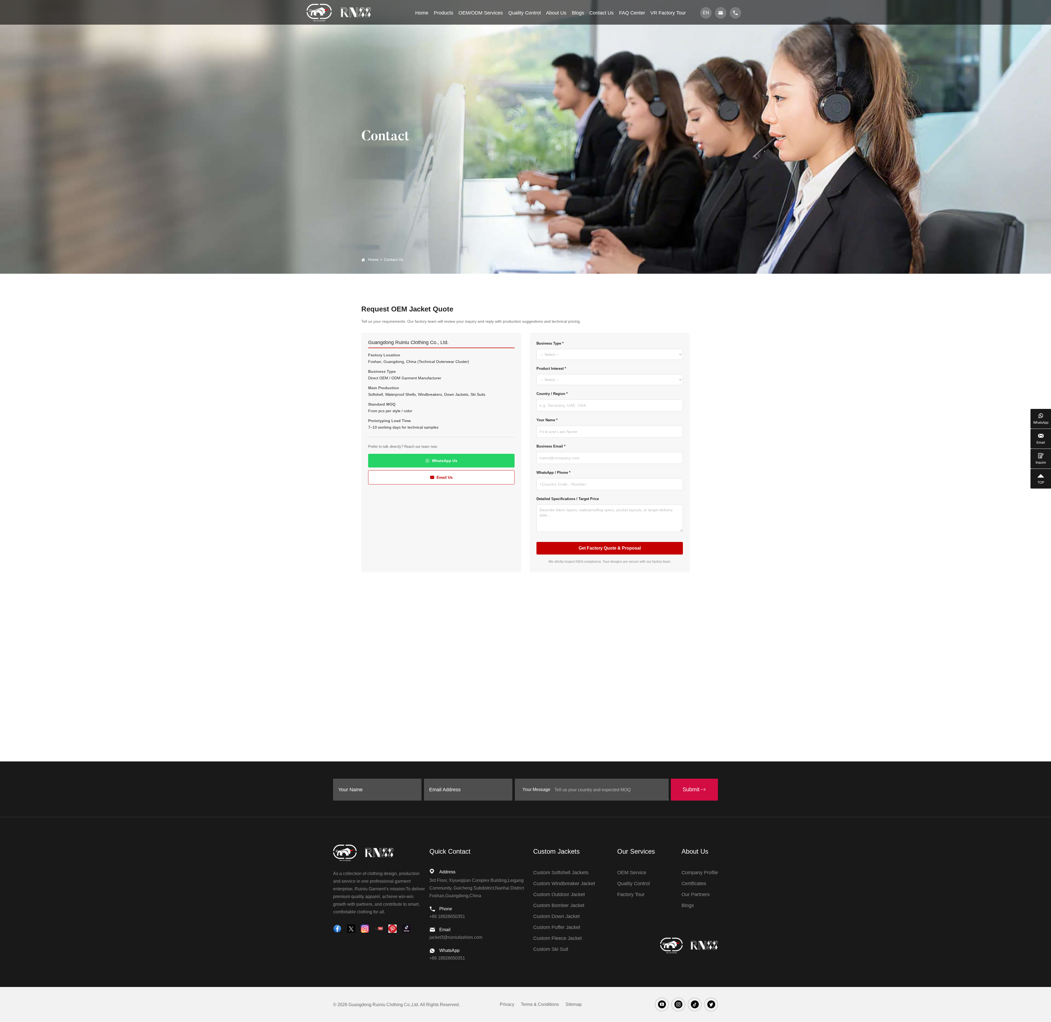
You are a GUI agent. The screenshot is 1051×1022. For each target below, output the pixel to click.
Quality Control (633, 883)
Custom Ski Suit (550, 949)
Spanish (708, 70)
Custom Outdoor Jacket (559, 894)
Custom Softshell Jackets (560, 872)
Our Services (636, 851)
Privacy (507, 1004)
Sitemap (573, 1004)
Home (373, 259)
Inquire (1041, 462)
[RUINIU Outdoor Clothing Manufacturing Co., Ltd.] (339, 12)
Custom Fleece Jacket (557, 938)
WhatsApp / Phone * (553, 472)
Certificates (694, 883)
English (707, 40)
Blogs (688, 905)
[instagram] (365, 929)
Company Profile (700, 872)
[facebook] (337, 929)
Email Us (445, 477)
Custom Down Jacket (556, 916)
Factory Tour (631, 894)
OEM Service (631, 872)
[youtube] (379, 929)
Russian (708, 50)
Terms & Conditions (540, 1004)
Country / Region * (552, 394)
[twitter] (351, 929)
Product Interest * (551, 368)
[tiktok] (406, 929)
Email (1040, 442)
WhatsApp (1041, 423)
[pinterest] (392, 929)
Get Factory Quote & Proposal (610, 548)
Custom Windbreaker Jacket (564, 883)
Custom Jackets (556, 851)
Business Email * (550, 446)
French (707, 60)
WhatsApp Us (444, 460)
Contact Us (393, 259)
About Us (695, 851)
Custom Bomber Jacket (558, 905)
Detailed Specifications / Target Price (567, 499)
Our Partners (696, 894)
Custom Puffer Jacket (556, 927)
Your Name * (547, 420)
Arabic (707, 79)
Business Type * (550, 343)
